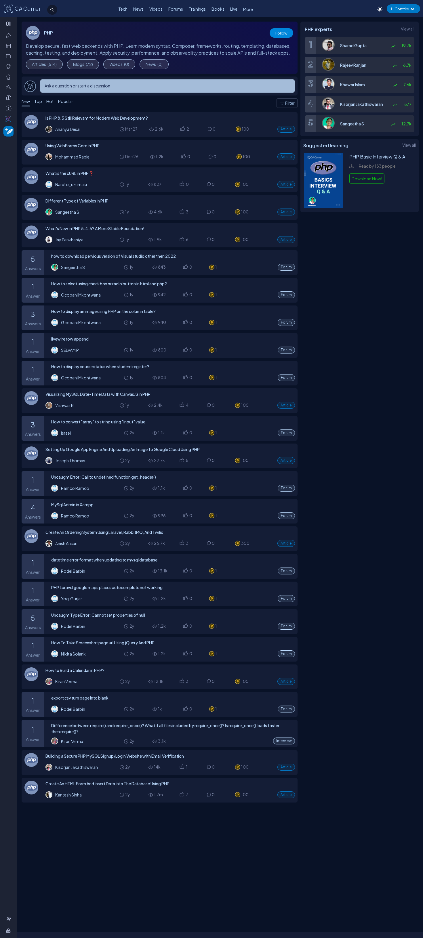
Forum (286, 267)
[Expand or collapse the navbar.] (9, 23)
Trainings (197, 9)
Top (38, 101)
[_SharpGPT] (9, 118)
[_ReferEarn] (9, 98)
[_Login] (9, 930)
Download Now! (367, 178)
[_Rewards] (9, 108)
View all (407, 28)
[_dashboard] (9, 46)
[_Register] (9, 919)
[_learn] (9, 67)
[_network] (9, 87)
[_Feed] (9, 35)
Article (286, 129)
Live (233, 9)
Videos (156, 9)
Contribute (404, 8)
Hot (50, 101)
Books (218, 9)
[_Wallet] (9, 56)
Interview (284, 741)
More (248, 9)
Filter (290, 103)
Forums (175, 9)
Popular (65, 101)
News (138, 9)
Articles (44, 64)
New (26, 101)
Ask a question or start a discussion (77, 85)
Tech (122, 9)
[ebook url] (323, 206)
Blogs (83, 64)
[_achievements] (9, 77)
